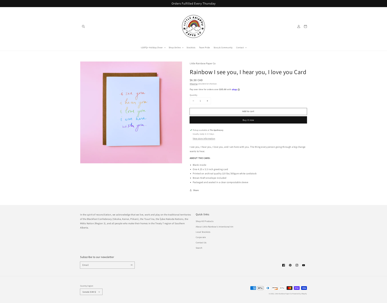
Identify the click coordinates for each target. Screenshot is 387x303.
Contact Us (201, 242)
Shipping (193, 84)
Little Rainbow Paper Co (283, 294)
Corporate (201, 237)
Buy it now (248, 120)
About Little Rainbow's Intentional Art (214, 226)
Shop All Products (204, 221)
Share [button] (196, 190)
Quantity (193, 95)
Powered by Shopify (299, 294)
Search (199, 247)
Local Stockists (203, 232)
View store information (204, 138)
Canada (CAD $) (89, 292)
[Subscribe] (131, 265)
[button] (83, 26)
